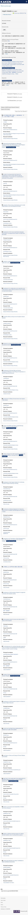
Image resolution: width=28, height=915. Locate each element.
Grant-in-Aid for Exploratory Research (10, 579)
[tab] (14, 93)
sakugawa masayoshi (7, 323)
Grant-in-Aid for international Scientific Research (11, 769)
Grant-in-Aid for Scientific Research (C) (10, 129)
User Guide (3, 900)
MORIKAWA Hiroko (6, 517)
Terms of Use (3, 906)
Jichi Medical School (7, 561)
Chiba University (6, 504)
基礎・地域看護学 (12, 72)
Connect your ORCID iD (19, 13)
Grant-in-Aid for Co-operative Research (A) (10, 794)
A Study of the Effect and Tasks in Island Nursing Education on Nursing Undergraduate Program (12, 427)
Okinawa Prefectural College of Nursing (10, 138)
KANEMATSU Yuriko (7, 762)
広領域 (4, 637)
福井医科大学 (5, 533)
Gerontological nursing (10, 69)
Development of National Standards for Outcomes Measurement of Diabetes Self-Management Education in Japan (13, 510)
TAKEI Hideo (5, 626)
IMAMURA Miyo (6, 572)
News (2, 904)
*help (25, 13)
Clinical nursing (9, 65)
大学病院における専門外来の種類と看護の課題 (12, 566)
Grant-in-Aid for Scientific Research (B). (10, 688)
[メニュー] (26, 1)
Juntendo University (6, 393)
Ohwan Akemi (5, 211)
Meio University (6, 256)
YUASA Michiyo (6, 378)
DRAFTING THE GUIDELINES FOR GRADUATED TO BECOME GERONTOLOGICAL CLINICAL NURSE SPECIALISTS (13, 780)
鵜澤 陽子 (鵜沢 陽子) (14, 654)
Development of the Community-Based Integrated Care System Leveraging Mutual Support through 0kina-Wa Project (13, 233)
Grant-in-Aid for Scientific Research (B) (10, 386)
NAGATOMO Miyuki (6, 654)
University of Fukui (6, 532)
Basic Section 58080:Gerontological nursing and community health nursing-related (13, 71)
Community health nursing (8, 279)
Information (3, 898)
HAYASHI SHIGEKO (6, 867)
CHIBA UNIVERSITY (7, 669)
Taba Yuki (5, 183)
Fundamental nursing (7, 500)
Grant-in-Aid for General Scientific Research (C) (11, 821)
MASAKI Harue (6, 735)
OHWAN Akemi (6, 296)
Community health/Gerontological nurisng (10, 61)
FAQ (2, 902)
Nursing (21, 61)
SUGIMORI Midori (6, 708)
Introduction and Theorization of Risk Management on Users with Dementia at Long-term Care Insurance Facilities (13, 540)
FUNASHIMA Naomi (6, 488)
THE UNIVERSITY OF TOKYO (8, 882)
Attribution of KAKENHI (5, 909)
